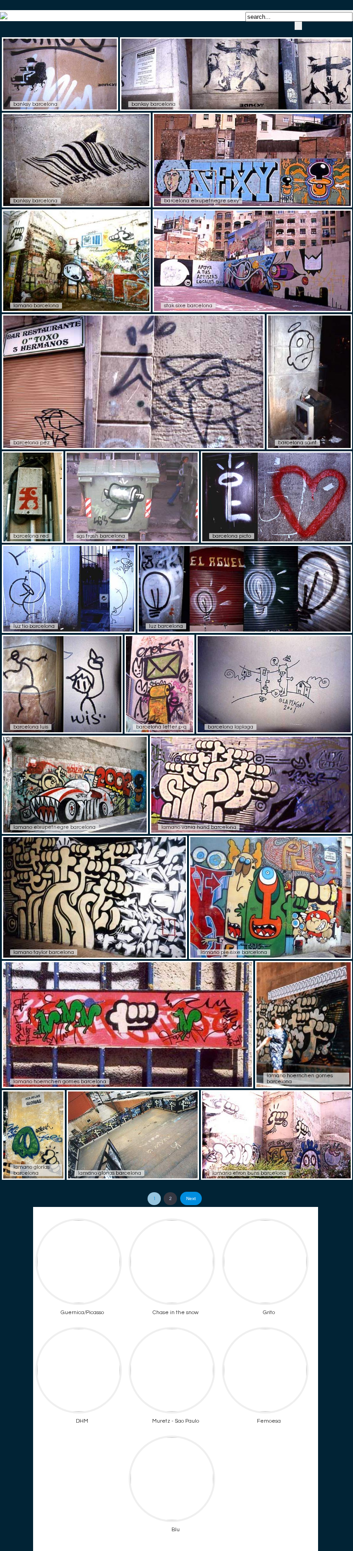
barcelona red (31, 536)
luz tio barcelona (34, 626)
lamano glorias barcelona (31, 1170)
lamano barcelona (36, 306)
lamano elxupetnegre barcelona (54, 827)
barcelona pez (31, 443)
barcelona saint (297, 443)
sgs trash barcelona (101, 536)
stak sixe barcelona (188, 306)
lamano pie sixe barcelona (233, 952)
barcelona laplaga (230, 727)
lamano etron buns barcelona (249, 1173)
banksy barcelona (35, 104)
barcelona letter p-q (161, 727)
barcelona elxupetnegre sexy (201, 201)
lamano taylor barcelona (43, 952)
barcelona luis (30, 727)
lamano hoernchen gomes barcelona (59, 1082)
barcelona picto (231, 536)
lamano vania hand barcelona (198, 827)
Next (191, 1198)
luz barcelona (166, 626)
